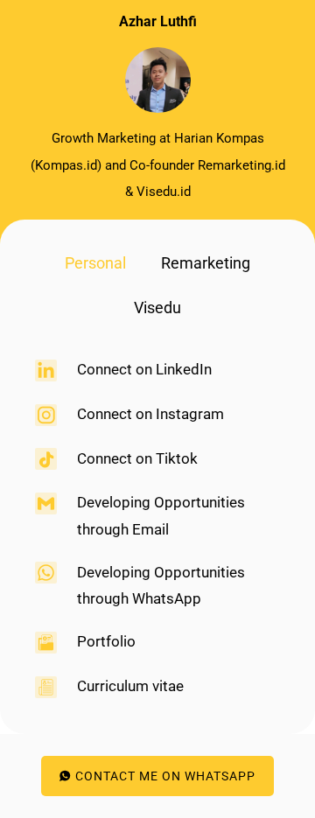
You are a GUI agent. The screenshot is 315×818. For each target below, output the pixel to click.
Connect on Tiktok (137, 458)
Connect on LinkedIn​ (144, 369)
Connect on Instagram (150, 414)
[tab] (95, 263)
